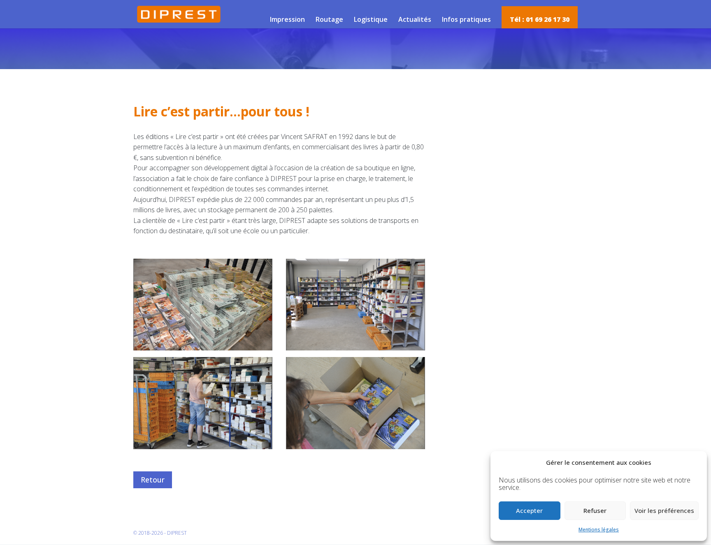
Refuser (594, 510)
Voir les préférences (664, 510)
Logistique (371, 19)
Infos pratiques (466, 19)
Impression (287, 19)
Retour (153, 480)
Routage (329, 19)
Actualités (414, 19)
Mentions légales (599, 529)
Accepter (529, 510)
